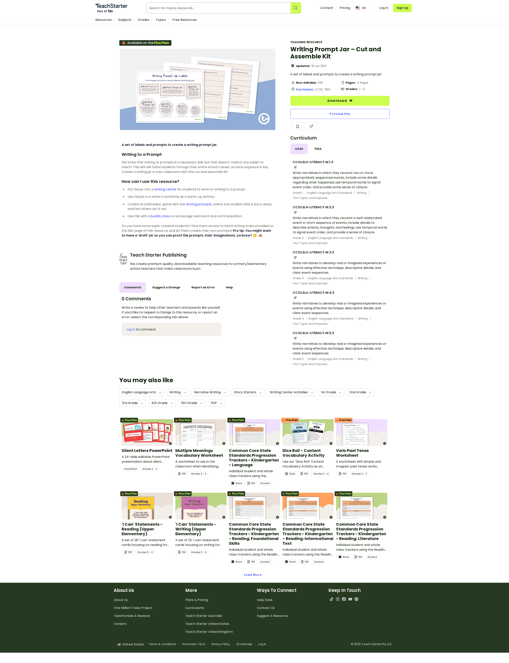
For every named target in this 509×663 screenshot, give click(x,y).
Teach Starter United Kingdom (209, 631)
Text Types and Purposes (310, 198)
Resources (104, 19)
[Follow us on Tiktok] (331, 599)
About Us (121, 600)
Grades (144, 19)
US (363, 8)
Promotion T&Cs (193, 644)
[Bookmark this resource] (297, 126)
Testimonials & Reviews (132, 616)
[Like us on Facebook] (344, 599)
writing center (165, 189)
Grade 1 (298, 193)
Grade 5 (298, 359)
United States (132, 644)
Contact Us (266, 608)
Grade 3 (298, 278)
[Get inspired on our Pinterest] (356, 599)
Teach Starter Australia (203, 616)
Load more (253, 575)
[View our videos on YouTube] (350, 599)
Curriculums (194, 608)
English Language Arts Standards (330, 193)
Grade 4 (299, 319)
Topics (161, 19)
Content (327, 8)
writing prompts (199, 204)
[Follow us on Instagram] (338, 599)
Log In (262, 644)
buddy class (160, 216)
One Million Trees (133, 608)
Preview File (340, 114)
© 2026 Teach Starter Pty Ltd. (371, 644)
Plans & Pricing (196, 600)
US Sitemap (244, 644)
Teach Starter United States (207, 623)
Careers (120, 623)
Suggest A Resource (272, 616)
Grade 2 (298, 238)
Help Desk (265, 600)
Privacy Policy (220, 644)
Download (337, 100)
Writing (362, 193)
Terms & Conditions (162, 644)
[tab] (299, 149)
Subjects (125, 19)
